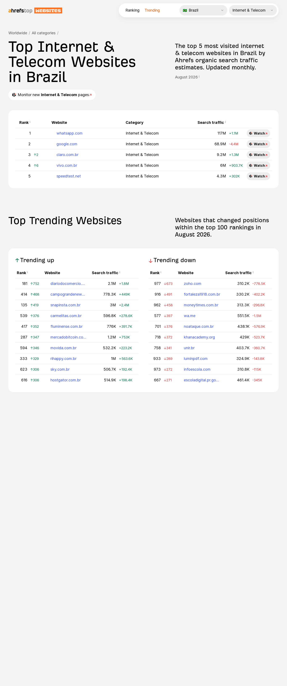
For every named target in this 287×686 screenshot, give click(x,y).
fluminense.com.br (66, 326)
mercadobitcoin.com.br (68, 337)
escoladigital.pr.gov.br (202, 380)
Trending (152, 10)
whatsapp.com (70, 133)
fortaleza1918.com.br (202, 294)
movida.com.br (63, 348)
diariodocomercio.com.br (68, 283)
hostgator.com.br (65, 380)
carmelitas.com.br (66, 315)
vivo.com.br (67, 165)
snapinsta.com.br (65, 305)
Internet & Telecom (142, 133)
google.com (67, 144)
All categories (43, 33)
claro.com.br (67, 154)
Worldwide (17, 33)
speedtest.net (69, 176)
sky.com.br (60, 369)
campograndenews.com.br (68, 294)
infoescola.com (197, 369)
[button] (199, 77)
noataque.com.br (199, 326)
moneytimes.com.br (201, 305)
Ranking (132, 10)
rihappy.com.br (63, 358)
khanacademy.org (199, 337)
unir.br (189, 348)
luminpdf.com (196, 358)
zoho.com (192, 283)
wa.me (189, 315)
